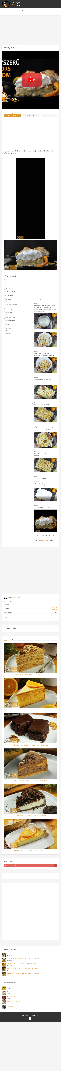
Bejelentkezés (43, 4)
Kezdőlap (4, 10)
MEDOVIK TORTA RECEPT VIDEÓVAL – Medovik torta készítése (30, 674)
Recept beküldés (54, 4)
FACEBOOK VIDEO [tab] (31, 115)
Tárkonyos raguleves (12, 987)
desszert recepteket (43, 540)
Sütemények (54, 609)
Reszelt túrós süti (11, 996)
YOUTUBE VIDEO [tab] (12, 115)
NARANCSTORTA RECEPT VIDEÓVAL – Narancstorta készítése (30, 710)
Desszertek (54, 607)
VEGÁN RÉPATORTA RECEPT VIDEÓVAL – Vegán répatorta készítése (24, 954)
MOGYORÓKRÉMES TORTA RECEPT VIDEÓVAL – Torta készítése (30, 780)
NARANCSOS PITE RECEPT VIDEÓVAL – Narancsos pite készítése (30, 850)
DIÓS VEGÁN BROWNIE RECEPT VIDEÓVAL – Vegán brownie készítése (30, 745)
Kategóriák (14, 10)
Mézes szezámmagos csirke (13, 1001)
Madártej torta (10, 991)
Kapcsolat (23, 10)
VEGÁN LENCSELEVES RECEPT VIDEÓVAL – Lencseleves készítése (23, 958)
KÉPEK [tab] (49, 115)
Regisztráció (32, 4)
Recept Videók (16, 597)
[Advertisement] (30, 29)
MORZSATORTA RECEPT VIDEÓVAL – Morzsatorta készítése (30, 815)
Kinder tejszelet (10, 1006)
